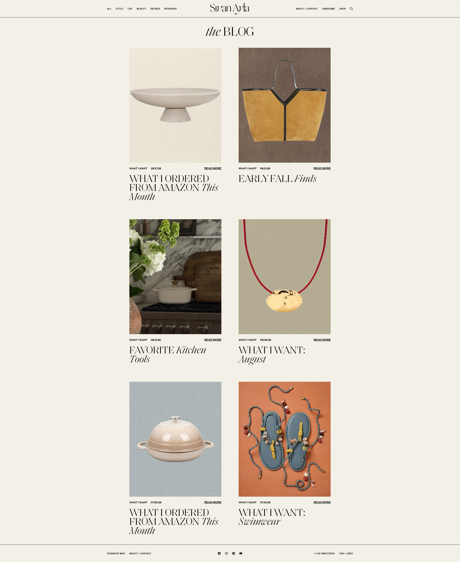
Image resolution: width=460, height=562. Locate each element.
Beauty (141, 8)
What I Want (138, 168)
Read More (212, 168)
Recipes (155, 8)
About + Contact (307, 8)
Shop (342, 8)
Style (119, 8)
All (109, 8)
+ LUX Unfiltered (324, 553)
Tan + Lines (346, 553)
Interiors (170, 8)
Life (130, 8)
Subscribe (328, 8)
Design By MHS (116, 553)
